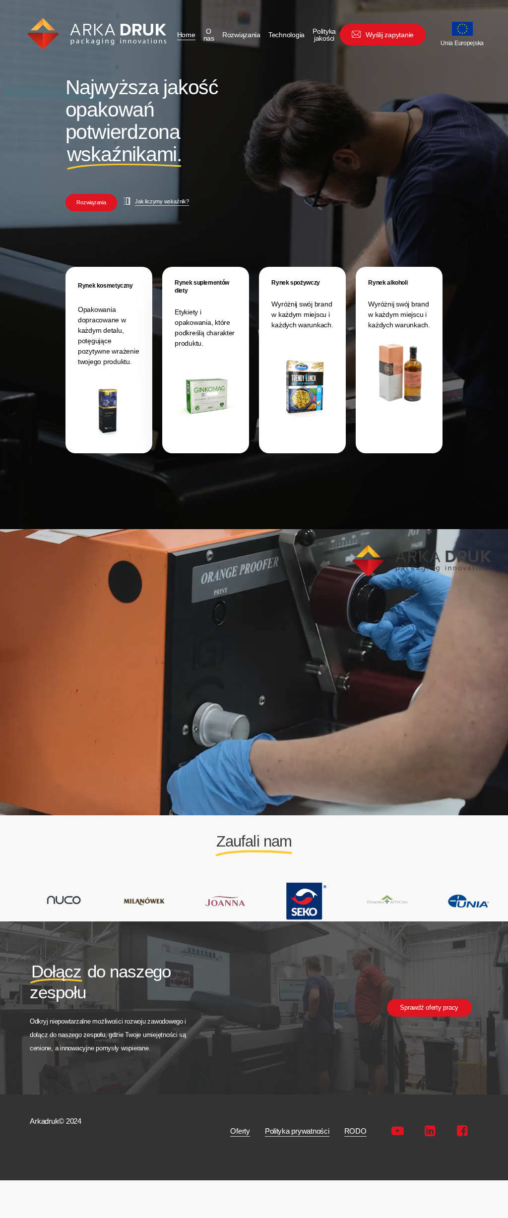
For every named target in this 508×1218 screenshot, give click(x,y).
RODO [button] (355, 1131)
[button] (91, 202)
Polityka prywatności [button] (297, 1131)
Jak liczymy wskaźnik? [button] (162, 201)
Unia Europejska (462, 43)
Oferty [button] (240, 1131)
